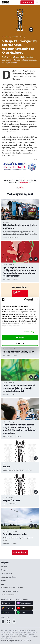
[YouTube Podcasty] (24, 608)
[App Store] (8, 603)
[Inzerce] (20, 166)
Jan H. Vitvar (6, 279)
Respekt (5, 504)
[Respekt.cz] (5, 2)
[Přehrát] (31, 259)
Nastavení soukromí (8, 595)
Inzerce (3, 581)
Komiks (5, 464)
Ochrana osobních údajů (9, 591)
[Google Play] (8, 608)
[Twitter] (8, 623)
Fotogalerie (6, 222)
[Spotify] (24, 612)
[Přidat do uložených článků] (36, 217)
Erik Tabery (6, 543)
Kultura (5, 264)
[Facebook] (3, 623)
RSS (2, 584)
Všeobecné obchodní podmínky (12, 588)
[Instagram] (14, 623)
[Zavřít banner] (37, 299)
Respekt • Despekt (8, 497)
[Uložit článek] (31, 29)
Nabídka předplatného (8, 577)
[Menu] (37, 2)
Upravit (18, 343)
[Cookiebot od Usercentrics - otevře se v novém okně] (25, 299)
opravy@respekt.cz (23, 183)
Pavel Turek (6, 394)
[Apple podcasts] (24, 603)
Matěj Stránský (7, 237)
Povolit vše (20, 337)
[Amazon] (8, 612)
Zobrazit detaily (28, 331)
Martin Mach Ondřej (18, 470)
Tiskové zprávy (6, 37)
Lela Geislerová (7, 470)
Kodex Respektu (6, 574)
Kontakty (4, 570)
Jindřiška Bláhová (8, 436)
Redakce (4, 566)
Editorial (7, 531)
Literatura (5, 349)
